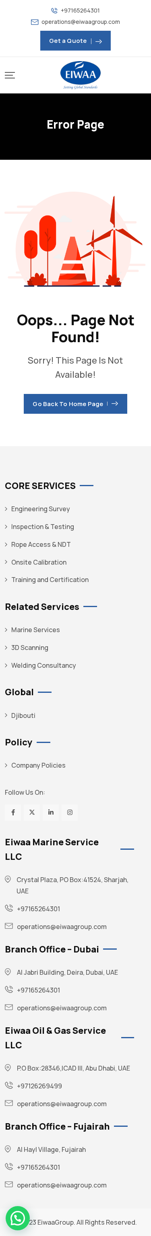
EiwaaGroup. (56, 1222)
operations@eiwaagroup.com (80, 21)
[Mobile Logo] (80, 75)
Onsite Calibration (38, 562)
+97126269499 (39, 1086)
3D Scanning (29, 647)
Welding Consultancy (43, 665)
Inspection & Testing (42, 526)
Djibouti (23, 715)
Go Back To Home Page (68, 404)
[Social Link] (13, 812)
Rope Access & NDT (41, 544)
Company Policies (38, 765)
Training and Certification (50, 579)
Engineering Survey (40, 508)
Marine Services (35, 629)
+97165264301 (80, 10)
